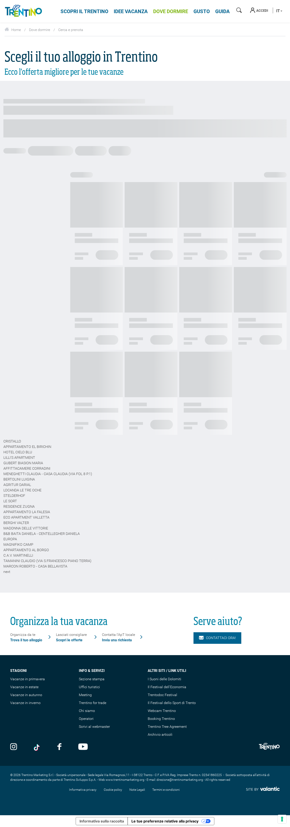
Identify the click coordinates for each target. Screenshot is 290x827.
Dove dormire (170, 11)
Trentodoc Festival (162, 695)
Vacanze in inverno (25, 703)
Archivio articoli (160, 734)
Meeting (85, 695)
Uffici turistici (89, 687)
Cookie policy (113, 789)
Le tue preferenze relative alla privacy (164, 821)
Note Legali (137, 789)
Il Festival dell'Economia (167, 687)
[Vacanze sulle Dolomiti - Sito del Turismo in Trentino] (22, 11)
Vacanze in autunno (26, 695)
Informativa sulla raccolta (102, 821)
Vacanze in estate (24, 687)
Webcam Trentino (162, 711)
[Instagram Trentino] (13, 747)
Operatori (86, 718)
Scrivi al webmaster (94, 726)
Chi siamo (87, 711)
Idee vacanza (131, 11)
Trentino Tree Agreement (167, 726)
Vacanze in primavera (27, 679)
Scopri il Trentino (84, 11)
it (278, 10)
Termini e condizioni (166, 789)
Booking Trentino (161, 718)
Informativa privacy (83, 789)
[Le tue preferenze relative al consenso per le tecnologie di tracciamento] (282, 819)
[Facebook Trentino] (59, 747)
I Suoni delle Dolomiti (164, 679)
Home (16, 30)
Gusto (201, 11)
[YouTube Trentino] (83, 747)
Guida (222, 11)
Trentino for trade (92, 703)
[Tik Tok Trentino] (37, 747)
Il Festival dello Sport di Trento (172, 703)
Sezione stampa (91, 679)
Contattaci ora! (221, 638)
